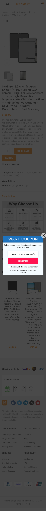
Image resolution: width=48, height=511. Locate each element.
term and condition (31, 267)
